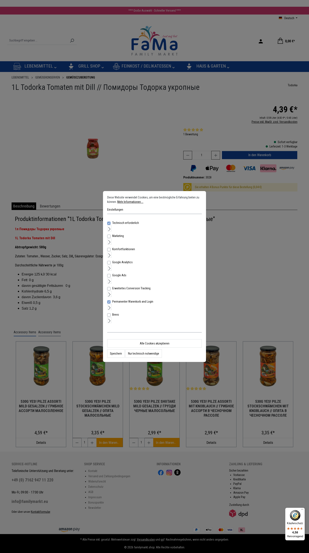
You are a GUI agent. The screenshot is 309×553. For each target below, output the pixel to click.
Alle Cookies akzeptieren (154, 343)
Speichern (116, 353)
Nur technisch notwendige (143, 353)
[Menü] (302, 510)
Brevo (115, 314)
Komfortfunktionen (123, 249)
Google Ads (119, 275)
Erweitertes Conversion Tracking (131, 288)
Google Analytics (122, 262)
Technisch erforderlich (125, 223)
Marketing (118, 236)
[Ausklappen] (109, 228)
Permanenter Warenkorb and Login (132, 301)
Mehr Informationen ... (130, 201)
